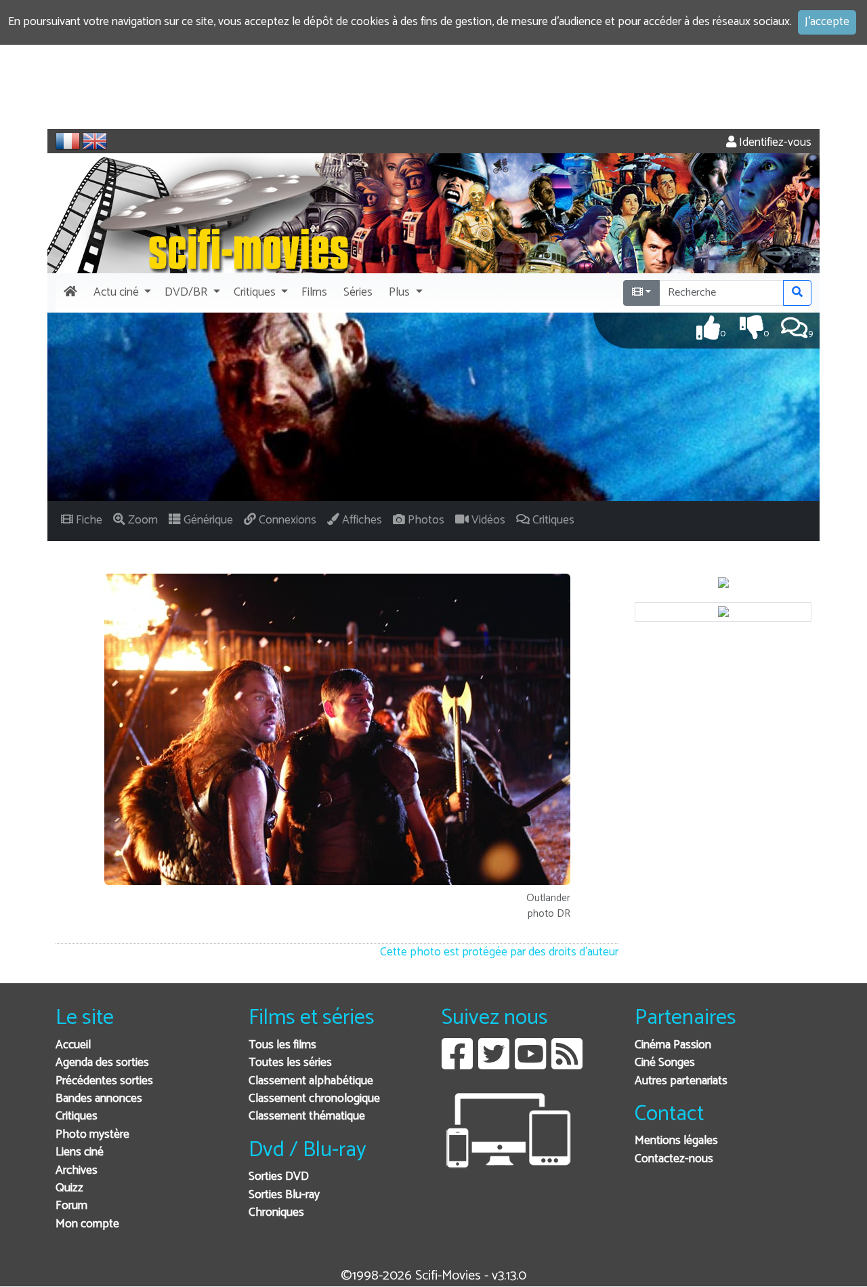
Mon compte (87, 1224)
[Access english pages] (95, 141)
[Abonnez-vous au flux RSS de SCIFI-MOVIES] (567, 1064)
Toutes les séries (290, 1063)
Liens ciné (80, 1152)
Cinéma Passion (673, 1045)
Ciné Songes (665, 1063)
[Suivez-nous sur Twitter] (493, 1064)
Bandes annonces (99, 1099)
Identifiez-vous (773, 143)
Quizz (69, 1188)
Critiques (77, 1116)
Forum (71, 1206)
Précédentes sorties (104, 1081)
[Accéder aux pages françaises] (68, 141)
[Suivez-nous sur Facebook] (457, 1064)
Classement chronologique (314, 1099)
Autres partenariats (681, 1081)
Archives (77, 1171)
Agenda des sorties (102, 1063)
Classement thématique (307, 1116)
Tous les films (282, 1045)
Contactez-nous (674, 1159)
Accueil (73, 1045)
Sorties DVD (279, 1177)
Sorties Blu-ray (284, 1195)
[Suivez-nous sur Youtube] (530, 1064)
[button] (120, 293)
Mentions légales (676, 1141)
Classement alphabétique (311, 1081)
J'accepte (827, 22)
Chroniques (276, 1213)
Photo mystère (92, 1135)
